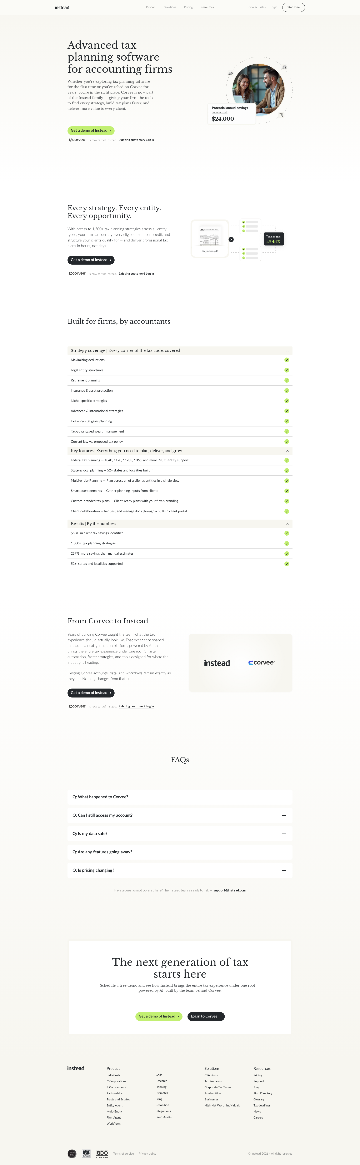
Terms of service (123, 1153)
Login (274, 7)
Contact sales (257, 7)
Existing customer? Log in (136, 139)
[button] (151, 7)
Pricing (188, 7)
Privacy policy (147, 1153)
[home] (62, 7)
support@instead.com (230, 890)
